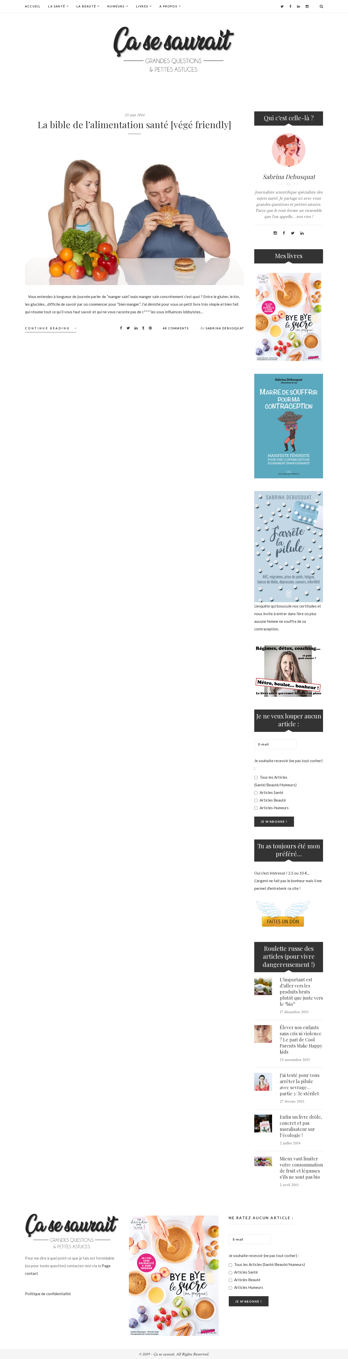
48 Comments (176, 328)
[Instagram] (307, 6)
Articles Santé (271, 792)
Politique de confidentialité (48, 1293)
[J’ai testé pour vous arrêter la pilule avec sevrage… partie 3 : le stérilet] (263, 1082)
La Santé (56, 6)
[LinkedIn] (298, 6)
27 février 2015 (292, 1101)
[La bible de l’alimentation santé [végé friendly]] (134, 212)
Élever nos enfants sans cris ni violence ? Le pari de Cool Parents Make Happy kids (301, 1039)
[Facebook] (290, 6)
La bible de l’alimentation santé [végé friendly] (134, 124)
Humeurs (116, 6)
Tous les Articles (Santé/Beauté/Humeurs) (275, 781)
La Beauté (86, 6)
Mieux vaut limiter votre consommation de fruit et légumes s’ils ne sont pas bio (301, 1168)
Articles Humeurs (274, 807)
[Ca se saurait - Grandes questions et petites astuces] (174, 49)
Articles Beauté (272, 800)
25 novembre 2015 (295, 1059)
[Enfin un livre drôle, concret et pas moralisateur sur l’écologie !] (263, 1123)
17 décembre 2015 (294, 1012)
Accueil (33, 6)
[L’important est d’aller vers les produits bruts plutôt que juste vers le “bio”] (263, 986)
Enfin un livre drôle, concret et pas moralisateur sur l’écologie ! (301, 1126)
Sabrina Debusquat (225, 328)
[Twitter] (282, 6)
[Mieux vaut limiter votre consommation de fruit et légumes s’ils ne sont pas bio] (263, 1161)
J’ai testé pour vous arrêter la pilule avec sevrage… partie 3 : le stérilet (299, 1084)
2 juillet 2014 (290, 1143)
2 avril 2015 (289, 1185)
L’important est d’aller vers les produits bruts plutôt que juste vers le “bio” (301, 992)
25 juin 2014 (134, 115)
